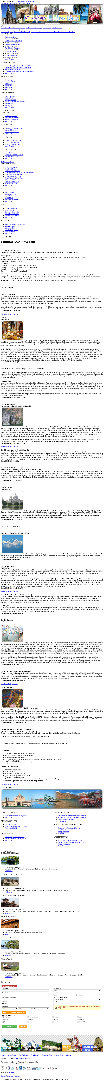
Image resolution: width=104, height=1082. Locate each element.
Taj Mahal (15, 32)
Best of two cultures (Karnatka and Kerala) (72, 816)
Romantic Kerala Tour (12, 132)
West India (8, 87)
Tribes (3, 32)
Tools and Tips (48, 28)
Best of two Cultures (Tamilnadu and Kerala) (72, 817)
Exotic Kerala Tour (11, 55)
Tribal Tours (9, 103)
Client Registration (7, 3)
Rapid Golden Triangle (12, 48)
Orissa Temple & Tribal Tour (14, 178)
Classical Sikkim (10, 169)
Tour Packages (18, 28)
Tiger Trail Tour (10, 192)
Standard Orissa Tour (11, 182)
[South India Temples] (92, 1051)
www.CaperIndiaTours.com (22, 1058)
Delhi (24, 32)
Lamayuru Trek (10, 228)
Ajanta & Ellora (70, 32)
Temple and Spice (10, 210)
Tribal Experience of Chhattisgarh (16, 838)
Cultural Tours (9, 98)
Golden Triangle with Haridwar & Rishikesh (19, 66)
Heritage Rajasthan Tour (13, 44)
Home (3, 28)
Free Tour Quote (6, 314)
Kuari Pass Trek (63, 830)
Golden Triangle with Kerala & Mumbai (18, 68)
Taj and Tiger (9, 198)
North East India (59, 32)
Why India (26, 28)
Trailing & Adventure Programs (15, 101)
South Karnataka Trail (12, 215)
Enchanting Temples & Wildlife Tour (70, 840)
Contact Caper (57, 28)
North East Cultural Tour (13, 176)
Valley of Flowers (10, 130)
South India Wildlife (11, 194)
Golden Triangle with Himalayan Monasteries (19, 71)
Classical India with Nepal (13, 41)
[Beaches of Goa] (52, 1051)
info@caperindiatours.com (26, 2)
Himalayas (8, 32)
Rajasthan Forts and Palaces (14, 155)
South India (43, 32)
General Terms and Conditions (10, 1076)
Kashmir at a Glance (11, 119)
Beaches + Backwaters (12, 212)
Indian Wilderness (10, 153)
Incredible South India (12, 214)
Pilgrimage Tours (10, 100)
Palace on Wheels (10, 52)
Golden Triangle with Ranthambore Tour (71, 842)
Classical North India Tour (13, 128)
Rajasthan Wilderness (12, 117)
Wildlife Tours (9, 105)
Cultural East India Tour (12, 171)
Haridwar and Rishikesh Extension (16, 826)
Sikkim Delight (10, 180)
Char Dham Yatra (10, 824)
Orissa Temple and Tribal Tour (14, 837)
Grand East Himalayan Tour (14, 174)
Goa (27, 32)
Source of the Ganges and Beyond (69, 828)
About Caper (9, 28)
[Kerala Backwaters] (11, 1051)
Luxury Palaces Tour (11, 156)
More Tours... (9, 59)
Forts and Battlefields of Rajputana (16, 816)
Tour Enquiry (39, 28)
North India (50, 32)
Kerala (20, 32)
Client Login (17, 3)
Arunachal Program (11, 167)
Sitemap (69, 1055)
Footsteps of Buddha (11, 828)
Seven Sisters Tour (11, 183)
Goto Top (15, 314)
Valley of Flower (10, 226)
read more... (8, 871)
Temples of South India (12, 144)
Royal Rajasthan (34, 32)
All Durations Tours (7, 162)
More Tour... (9, 134)
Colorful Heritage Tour (12, 142)
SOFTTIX (12, 1072)
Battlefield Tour (10, 96)
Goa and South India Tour (13, 140)
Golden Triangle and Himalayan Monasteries (19, 172)
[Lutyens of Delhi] (31, 1051)
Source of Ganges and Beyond (15, 224)
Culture (32, 28)
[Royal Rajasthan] (72, 1051)
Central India (9, 80)
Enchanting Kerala (11, 37)
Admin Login (25, 3)
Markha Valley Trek (11, 230)
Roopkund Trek (10, 231)
